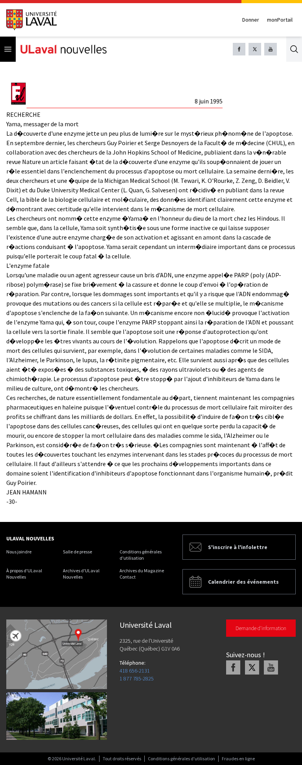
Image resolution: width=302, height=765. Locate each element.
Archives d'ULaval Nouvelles (81, 574)
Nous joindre (18, 552)
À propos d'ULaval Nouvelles (24, 574)
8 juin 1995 (209, 101)
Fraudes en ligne (238, 758)
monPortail (280, 19)
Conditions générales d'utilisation (141, 555)
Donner (250, 19)
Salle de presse (77, 552)
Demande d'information (261, 628)
